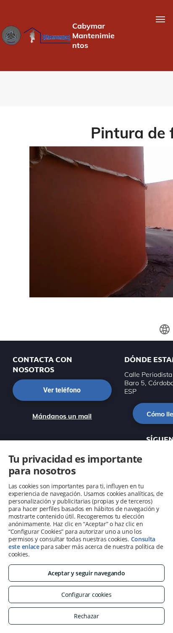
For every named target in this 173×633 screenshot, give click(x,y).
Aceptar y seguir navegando (86, 573)
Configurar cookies (86, 595)
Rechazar (86, 616)
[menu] (160, 19)
